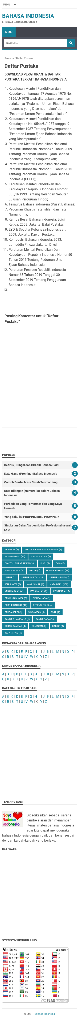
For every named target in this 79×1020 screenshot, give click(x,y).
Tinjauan (39, 626)
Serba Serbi (13, 612)
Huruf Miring (59, 577)
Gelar (34, 570)
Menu (8, 32)
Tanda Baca (45, 619)
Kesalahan (38, 591)
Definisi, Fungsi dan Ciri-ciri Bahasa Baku (31, 465)
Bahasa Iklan (41, 556)
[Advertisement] (39, 747)
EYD (60, 563)
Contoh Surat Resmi (20, 563)
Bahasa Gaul (15, 556)
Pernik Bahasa (16, 605)
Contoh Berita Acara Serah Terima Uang (31, 482)
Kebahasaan (14, 591)
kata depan (13, 633)
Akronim (12, 549)
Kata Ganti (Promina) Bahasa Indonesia (30, 473)
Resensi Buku (42, 605)
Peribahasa (41, 598)
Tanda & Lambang (17, 619)
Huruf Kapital (32, 577)
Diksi (45, 563)
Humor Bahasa (57, 570)
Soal (55, 612)
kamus (58, 626)
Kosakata (61, 591)
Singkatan (36, 612)
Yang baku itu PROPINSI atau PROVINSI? (31, 516)
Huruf (10, 577)
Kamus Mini (35, 584)
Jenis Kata (13, 584)
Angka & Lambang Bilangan (43, 549)
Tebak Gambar (15, 626)
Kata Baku (59, 584)
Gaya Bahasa (14, 570)
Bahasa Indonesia (28, 16)
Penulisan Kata (16, 598)
